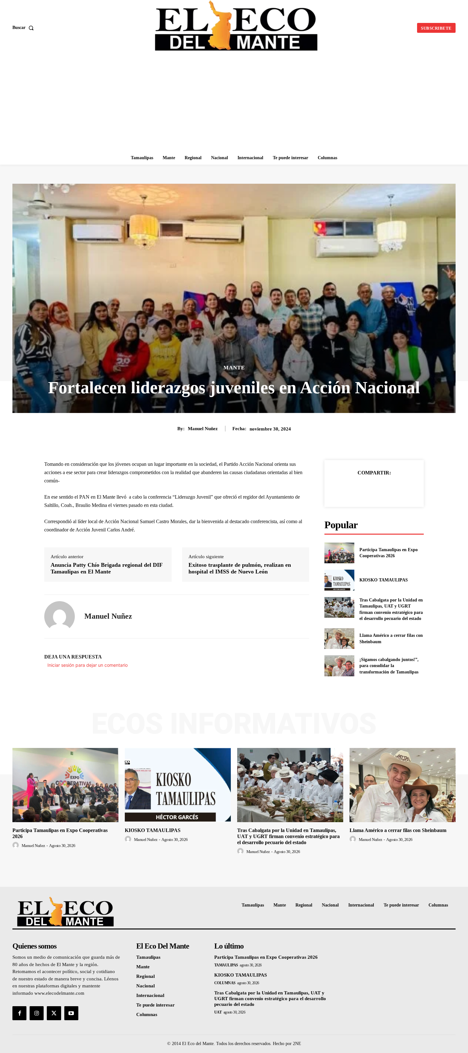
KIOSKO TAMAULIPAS (383, 580)
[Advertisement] (234, 103)
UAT (218, 1012)
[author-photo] (16, 845)
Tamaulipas (226, 965)
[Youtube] (71, 1013)
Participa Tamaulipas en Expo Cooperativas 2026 (266, 957)
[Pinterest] (381, 488)
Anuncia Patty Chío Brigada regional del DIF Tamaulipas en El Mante (106, 568)
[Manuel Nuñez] (59, 616)
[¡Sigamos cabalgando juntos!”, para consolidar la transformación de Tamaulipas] (339, 665)
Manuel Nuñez (203, 428)
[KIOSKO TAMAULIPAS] (339, 580)
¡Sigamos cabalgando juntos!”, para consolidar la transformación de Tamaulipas (389, 665)
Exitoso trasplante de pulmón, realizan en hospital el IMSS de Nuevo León (239, 568)
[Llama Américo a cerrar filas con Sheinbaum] (339, 638)
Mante (234, 367)
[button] (24, 27)
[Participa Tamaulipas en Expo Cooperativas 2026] (339, 553)
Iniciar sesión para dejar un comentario (87, 665)
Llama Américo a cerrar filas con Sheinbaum (398, 830)
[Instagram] (37, 1013)
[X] (366, 488)
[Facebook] (352, 488)
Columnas (225, 983)
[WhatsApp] (396, 488)
